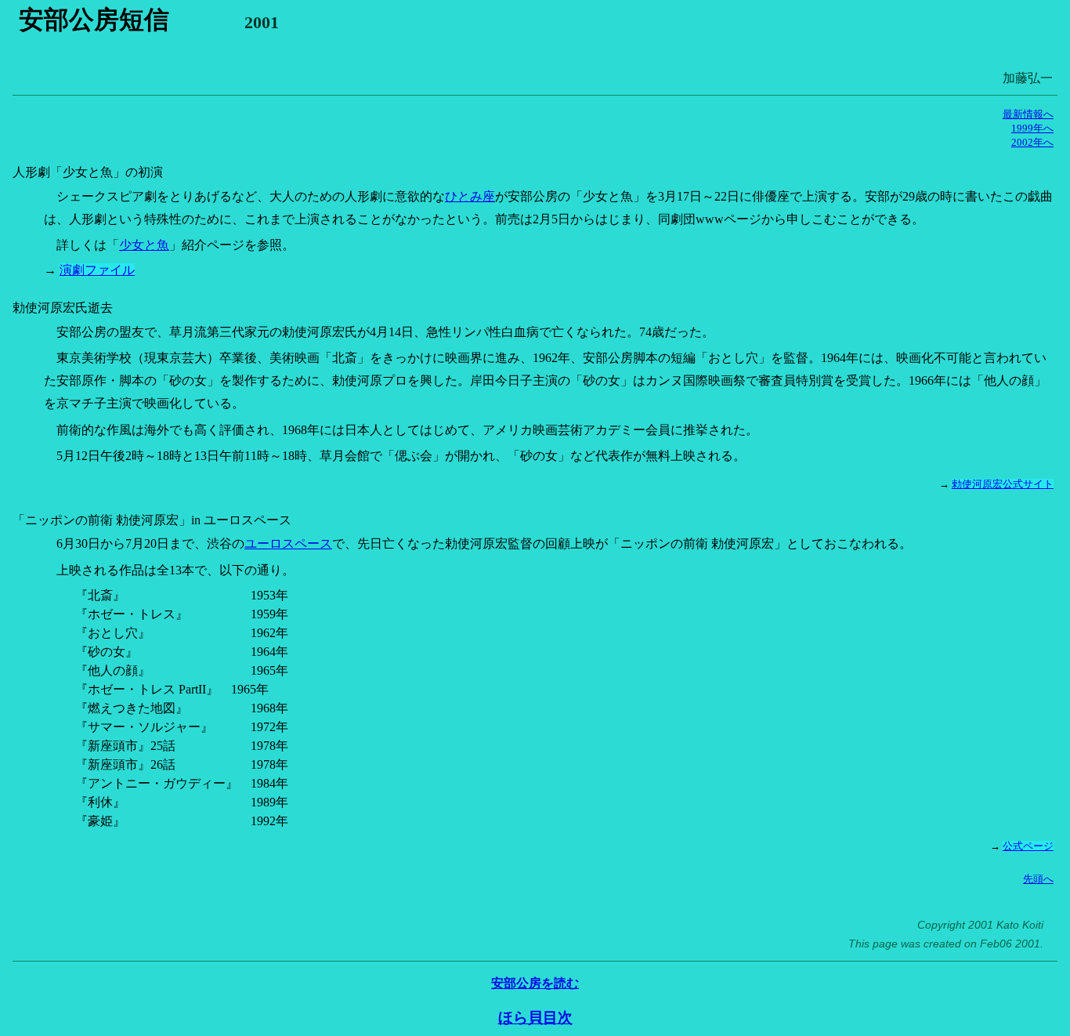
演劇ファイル (97, 270)
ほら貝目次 (535, 1017)
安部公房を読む (535, 983)
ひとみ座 (470, 196)
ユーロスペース (288, 543)
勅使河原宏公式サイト (1003, 484)
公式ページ (1028, 846)
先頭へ (1038, 879)
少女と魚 (144, 245)
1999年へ (1032, 128)
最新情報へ (1028, 114)
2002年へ (1032, 142)
